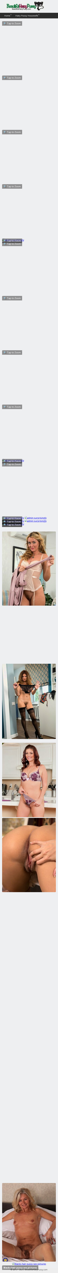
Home (7, 15)
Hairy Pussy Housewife (26, 15)
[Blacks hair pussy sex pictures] (29, 1263)
